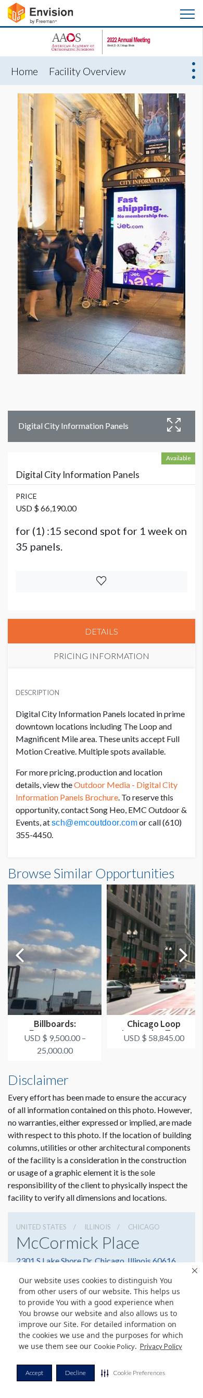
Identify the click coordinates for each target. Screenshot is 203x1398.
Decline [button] (75, 1373)
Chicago (144, 1227)
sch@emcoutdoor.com (94, 822)
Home (24, 71)
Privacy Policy (161, 1346)
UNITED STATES (41, 1227)
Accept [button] (34, 1373)
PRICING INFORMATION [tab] (101, 656)
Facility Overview (87, 71)
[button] (133, 1373)
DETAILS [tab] (101, 631)
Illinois (97, 1227)
